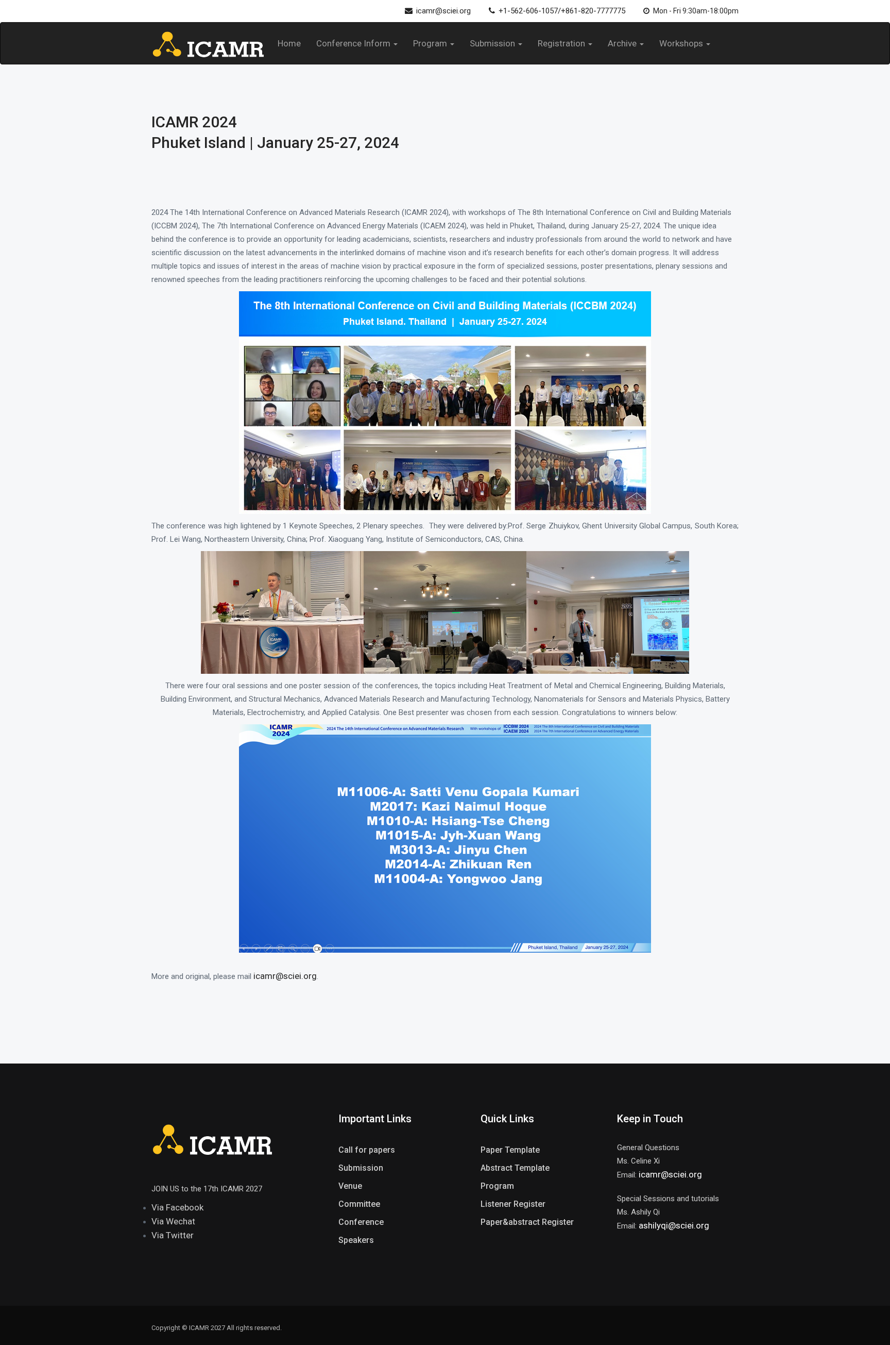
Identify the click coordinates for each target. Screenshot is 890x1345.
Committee (359, 1204)
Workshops (682, 43)
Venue (350, 1186)
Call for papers (366, 1150)
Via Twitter (172, 1235)
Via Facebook (177, 1207)
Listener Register (513, 1204)
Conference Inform (354, 43)
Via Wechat (173, 1221)
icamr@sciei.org (443, 10)
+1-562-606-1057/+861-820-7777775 (562, 10)
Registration (562, 43)
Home (289, 43)
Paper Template (510, 1150)
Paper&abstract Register (527, 1222)
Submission (493, 43)
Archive (623, 43)
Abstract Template (515, 1168)
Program (431, 43)
